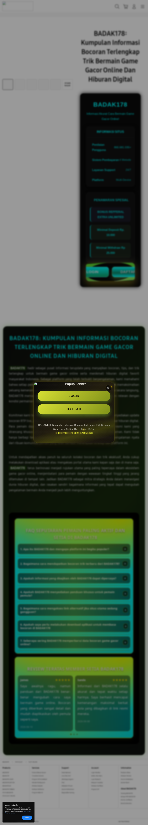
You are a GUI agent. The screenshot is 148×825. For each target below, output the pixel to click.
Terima (27, 817)
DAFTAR (74, 409)
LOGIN (74, 395)
